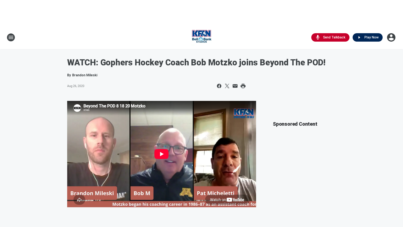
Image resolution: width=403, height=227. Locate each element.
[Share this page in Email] (235, 86)
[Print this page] (243, 86)
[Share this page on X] (227, 86)
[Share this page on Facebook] (219, 86)
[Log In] (391, 37)
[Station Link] (201, 37)
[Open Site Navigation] (11, 37)
